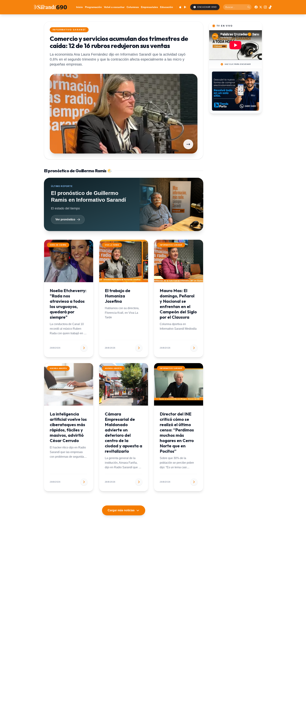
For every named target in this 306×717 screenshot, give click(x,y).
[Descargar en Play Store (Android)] (185, 7)
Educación (166, 7)
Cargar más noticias (121, 510)
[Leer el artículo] (188, 144)
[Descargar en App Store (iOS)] (180, 7)
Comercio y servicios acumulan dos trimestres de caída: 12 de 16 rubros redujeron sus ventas (119, 42)
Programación (93, 7)
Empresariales (149, 7)
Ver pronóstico (65, 219)
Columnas (133, 7)
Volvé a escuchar (114, 7)
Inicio (79, 7)
